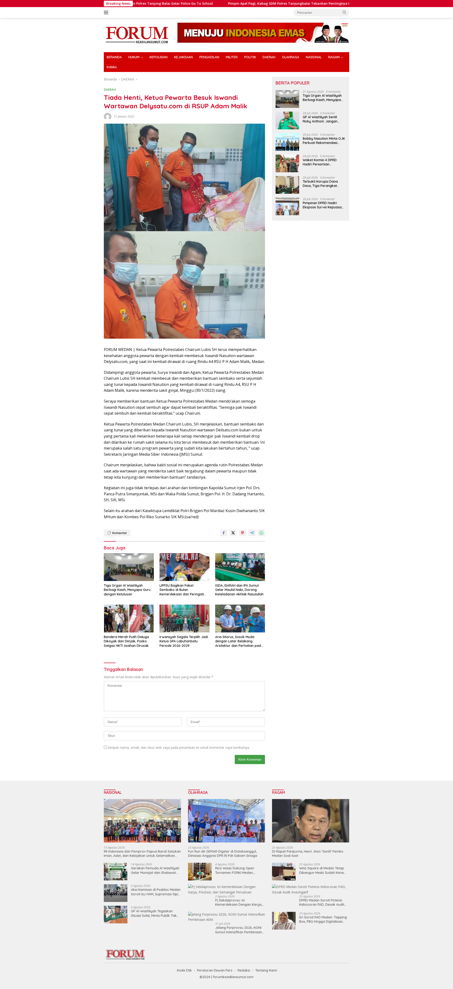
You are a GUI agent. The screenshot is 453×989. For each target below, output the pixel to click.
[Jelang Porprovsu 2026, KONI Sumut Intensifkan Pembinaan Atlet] (226, 917)
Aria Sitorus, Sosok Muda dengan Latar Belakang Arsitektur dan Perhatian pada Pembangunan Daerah (239, 641)
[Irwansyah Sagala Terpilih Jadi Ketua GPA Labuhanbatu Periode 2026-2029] (184, 619)
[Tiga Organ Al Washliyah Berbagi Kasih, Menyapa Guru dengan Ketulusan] (129, 567)
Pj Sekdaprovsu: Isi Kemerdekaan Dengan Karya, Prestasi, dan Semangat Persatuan (238, 902)
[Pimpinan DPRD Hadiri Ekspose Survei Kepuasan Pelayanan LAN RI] (287, 206)
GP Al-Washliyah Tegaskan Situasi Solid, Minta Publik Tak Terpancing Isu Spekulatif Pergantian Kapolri (154, 913)
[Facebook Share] (223, 532)
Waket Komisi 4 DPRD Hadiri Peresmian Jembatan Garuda (320, 162)
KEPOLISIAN (159, 57)
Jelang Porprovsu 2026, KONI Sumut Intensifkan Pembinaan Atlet (238, 930)
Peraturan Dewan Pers (214, 970)
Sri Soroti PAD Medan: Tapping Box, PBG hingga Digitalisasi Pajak (323, 919)
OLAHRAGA (290, 57)
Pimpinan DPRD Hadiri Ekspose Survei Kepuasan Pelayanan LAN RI (323, 205)
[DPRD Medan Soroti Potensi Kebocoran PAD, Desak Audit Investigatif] (310, 889)
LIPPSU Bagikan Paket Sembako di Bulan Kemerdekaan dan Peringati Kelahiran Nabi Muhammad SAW (181, 589)
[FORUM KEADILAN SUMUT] (137, 34)
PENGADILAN (209, 57)
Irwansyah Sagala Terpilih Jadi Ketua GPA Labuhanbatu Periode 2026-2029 (183, 641)
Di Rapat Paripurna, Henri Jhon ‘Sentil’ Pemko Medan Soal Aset (307, 853)
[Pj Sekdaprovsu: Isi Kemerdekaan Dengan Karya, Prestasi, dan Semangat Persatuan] (226, 889)
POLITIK (250, 57)
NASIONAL (314, 57)
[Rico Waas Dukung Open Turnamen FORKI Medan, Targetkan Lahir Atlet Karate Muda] (200, 871)
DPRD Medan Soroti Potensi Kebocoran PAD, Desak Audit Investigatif (321, 902)
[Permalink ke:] (107, 116)
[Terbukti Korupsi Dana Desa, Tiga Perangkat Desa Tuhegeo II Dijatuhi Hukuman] (287, 185)
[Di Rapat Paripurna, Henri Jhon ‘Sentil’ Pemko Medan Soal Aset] (310, 820)
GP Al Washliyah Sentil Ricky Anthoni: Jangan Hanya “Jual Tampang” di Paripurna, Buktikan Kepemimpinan (323, 119)
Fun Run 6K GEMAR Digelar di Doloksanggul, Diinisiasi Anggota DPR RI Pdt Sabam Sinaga (222, 853)
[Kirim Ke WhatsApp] (261, 532)
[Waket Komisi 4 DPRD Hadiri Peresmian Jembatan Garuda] (287, 163)
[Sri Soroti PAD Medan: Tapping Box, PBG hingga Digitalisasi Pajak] (284, 921)
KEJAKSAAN (183, 57)
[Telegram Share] (252, 532)
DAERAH (269, 57)
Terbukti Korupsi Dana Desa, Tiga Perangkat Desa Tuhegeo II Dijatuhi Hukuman (321, 183)
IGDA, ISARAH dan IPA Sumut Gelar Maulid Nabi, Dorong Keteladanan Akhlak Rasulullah (239, 589)
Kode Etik (184, 970)
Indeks (112, 67)
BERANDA (114, 57)
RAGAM (334, 57)
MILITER (232, 57)
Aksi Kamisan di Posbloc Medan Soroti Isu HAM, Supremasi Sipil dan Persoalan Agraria (155, 892)
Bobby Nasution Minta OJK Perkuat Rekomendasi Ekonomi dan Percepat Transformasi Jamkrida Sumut (324, 140)
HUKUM (133, 57)
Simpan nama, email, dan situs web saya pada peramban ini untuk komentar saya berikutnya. (179, 747)
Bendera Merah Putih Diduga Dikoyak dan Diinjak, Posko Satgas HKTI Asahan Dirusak (126, 641)
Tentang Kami (266, 970)
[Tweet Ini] (233, 532)
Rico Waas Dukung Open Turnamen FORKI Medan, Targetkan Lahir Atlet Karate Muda (237, 870)
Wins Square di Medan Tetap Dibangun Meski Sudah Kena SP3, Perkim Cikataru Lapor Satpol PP (321, 870)
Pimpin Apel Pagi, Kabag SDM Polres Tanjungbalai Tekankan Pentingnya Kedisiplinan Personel (259, 3)
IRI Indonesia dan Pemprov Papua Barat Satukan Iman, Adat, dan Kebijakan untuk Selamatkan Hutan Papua (142, 853)
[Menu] (107, 12)
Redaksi (244, 970)
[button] (344, 12)
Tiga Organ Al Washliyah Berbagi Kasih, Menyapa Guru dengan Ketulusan (127, 589)
